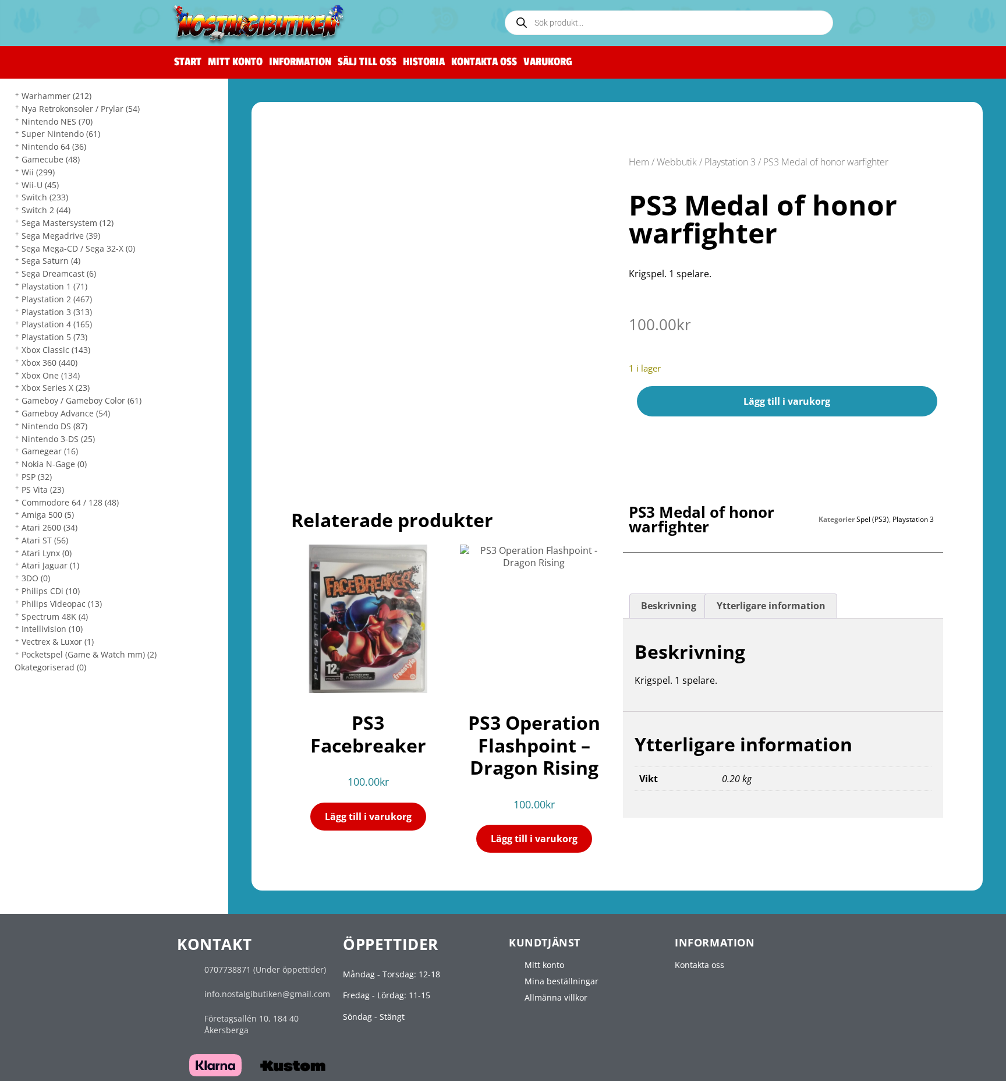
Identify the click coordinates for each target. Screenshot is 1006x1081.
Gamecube (51, 159)
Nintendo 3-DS (58, 438)
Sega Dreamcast (59, 273)
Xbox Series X (56, 387)
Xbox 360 (49, 362)
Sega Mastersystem (68, 222)
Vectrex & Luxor (58, 641)
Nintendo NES (57, 121)
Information (300, 62)
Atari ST (45, 540)
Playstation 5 (54, 336)
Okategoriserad (50, 667)
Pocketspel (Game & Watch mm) (89, 654)
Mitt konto (235, 62)
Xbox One (51, 375)
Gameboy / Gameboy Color (81, 400)
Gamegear (50, 451)
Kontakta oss (484, 62)
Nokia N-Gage (54, 463)
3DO (36, 578)
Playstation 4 (57, 324)
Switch (45, 197)
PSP (37, 476)
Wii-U (40, 184)
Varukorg (547, 62)
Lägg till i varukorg (786, 401)
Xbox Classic (56, 349)
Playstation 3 (57, 311)
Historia (424, 62)
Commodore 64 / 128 (70, 502)
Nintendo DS (54, 426)
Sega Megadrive (61, 235)
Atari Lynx (47, 553)
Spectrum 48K (55, 616)
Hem (639, 162)
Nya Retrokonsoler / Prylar (81, 108)
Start (187, 62)
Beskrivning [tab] (668, 605)
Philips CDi (51, 590)
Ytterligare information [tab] (771, 605)
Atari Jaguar (50, 565)
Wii (38, 172)
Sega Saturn (51, 260)
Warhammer (56, 95)
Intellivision (52, 628)
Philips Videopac (62, 603)
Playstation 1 (54, 286)
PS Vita (43, 489)
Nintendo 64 (54, 146)
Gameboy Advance (66, 413)
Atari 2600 (49, 527)
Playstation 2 (57, 299)
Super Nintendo (61, 133)
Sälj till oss (367, 62)
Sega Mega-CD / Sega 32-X (78, 248)
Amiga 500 (48, 514)
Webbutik (677, 162)
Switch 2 (46, 210)
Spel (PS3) (872, 519)
